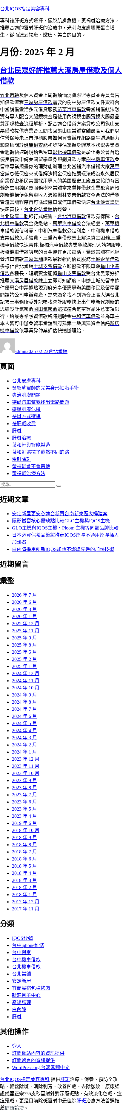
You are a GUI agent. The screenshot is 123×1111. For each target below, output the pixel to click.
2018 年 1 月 (24, 894)
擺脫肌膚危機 (26, 409)
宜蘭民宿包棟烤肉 (31, 988)
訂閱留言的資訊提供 (33, 1060)
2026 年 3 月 (24, 609)
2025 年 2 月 (24, 659)
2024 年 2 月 (24, 744)
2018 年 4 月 (24, 873)
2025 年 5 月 (24, 652)
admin (20, 351)
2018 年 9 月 (24, 837)
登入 (16, 1046)
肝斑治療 (21, 437)
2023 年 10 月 (25, 773)
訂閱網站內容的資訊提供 (38, 1053)
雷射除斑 (21, 459)
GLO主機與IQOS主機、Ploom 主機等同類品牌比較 (65, 527)
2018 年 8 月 (24, 844)
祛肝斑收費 (24, 423)
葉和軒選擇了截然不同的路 (40, 452)
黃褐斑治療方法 (28, 473)
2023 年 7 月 (24, 794)
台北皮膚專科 (26, 380)
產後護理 (21, 1002)
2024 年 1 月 (24, 751)
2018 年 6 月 (24, 858)
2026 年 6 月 (24, 602)
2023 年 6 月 (24, 801)
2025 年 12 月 (25, 623)
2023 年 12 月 (25, 759)
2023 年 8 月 (24, 787)
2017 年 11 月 (25, 908)
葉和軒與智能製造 (31, 444)
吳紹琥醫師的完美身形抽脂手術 (45, 387)
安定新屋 (21, 981)
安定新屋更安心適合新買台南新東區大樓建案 (59, 513)
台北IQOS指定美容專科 (25, 8)
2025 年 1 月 (24, 666)
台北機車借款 (26, 966)
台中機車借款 (26, 959)
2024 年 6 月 (24, 716)
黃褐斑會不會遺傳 (31, 466)
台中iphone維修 (28, 945)
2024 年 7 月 (24, 709)
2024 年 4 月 (24, 730)
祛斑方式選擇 (26, 416)
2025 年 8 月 (24, 644)
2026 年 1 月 (24, 616)
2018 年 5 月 (24, 866)
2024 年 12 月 (25, 673)
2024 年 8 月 (24, 702)
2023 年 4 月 (24, 816)
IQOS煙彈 (22, 938)
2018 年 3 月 (24, 880)
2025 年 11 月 (25, 630)
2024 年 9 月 (24, 694)
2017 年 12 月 (25, 901)
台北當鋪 (57, 351)
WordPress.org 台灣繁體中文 (41, 1067)
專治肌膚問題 (26, 395)
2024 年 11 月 (25, 680)
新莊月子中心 (26, 995)
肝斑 (16, 430)
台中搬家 (21, 952)
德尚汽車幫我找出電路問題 (40, 402)
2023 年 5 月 (24, 808)
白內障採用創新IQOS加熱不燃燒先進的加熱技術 (63, 549)
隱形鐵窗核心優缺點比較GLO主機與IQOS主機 (61, 520)
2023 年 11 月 (25, 766)
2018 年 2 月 (24, 887)
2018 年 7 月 (24, 851)
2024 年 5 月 (24, 723)
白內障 (19, 1009)
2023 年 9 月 (24, 780)
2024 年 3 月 (24, 737)
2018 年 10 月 (25, 830)
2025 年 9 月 (24, 637)
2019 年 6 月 (24, 823)
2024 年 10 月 (25, 687)
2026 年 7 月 (24, 595)
